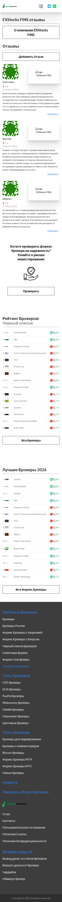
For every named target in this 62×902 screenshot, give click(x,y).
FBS (15, 340)
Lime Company (20, 401)
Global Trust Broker (22, 380)
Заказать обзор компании (25, 792)
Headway (18, 563)
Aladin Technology (22, 577)
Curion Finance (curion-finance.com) (30, 353)
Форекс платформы (15, 659)
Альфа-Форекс (20, 570)
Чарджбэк (9, 872)
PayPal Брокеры (13, 696)
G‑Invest (17, 394)
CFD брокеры (11, 682)
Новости (10, 782)
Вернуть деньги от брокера (20, 865)
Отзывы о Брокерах (15, 666)
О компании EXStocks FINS (31, 32)
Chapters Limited (21, 346)
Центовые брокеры (15, 723)
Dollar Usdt (19, 428)
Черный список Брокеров (19, 646)
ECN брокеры (11, 689)
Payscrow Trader (21, 387)
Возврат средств (17, 852)
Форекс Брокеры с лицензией (22, 632)
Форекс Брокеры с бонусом (20, 639)
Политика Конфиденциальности (24, 841)
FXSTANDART (20, 333)
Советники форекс (15, 653)
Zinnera (17, 479)
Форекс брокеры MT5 (17, 766)
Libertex (17, 493)
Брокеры (8, 619)
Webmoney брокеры (16, 702)
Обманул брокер (13, 879)
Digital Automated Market (25, 421)
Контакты (8, 821)
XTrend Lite (19, 367)
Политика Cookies (14, 834)
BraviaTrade (19, 549)
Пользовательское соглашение (23, 827)
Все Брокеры (31, 440)
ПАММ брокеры (13, 709)
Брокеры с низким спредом (20, 746)
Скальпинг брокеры (15, 716)
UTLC (16, 360)
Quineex (17, 408)
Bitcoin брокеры (13, 752)
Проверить (31, 291)
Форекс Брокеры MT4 (17, 759)
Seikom (17, 373)
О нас (6, 814)
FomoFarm (19, 414)
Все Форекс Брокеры (31, 589)
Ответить (53, 114)
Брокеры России (13, 626)
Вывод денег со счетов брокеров (24, 858)
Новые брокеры (13, 773)
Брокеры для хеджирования (21, 739)
